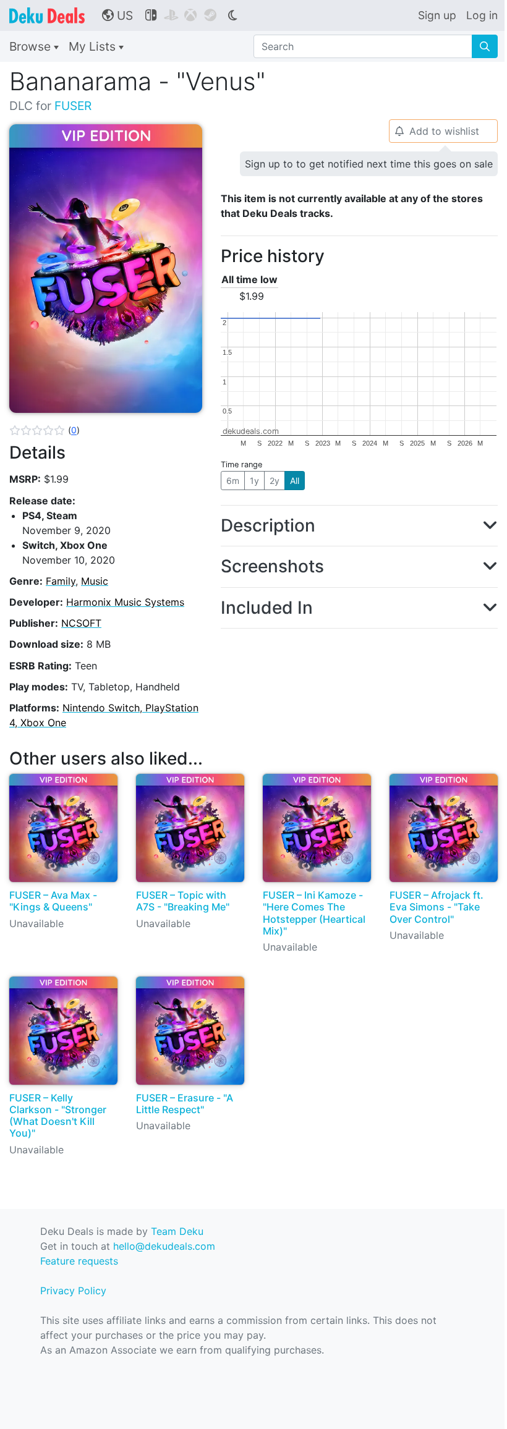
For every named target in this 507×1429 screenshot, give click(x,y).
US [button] (117, 15)
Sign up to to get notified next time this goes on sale (369, 164)
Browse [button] (31, 46)
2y (274, 480)
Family (60, 581)
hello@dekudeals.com (164, 1246)
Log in (482, 15)
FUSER (73, 105)
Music (94, 581)
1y (254, 480)
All (294, 480)
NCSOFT (81, 623)
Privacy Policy (73, 1290)
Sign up (437, 15)
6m (232, 480)
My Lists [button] (94, 46)
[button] (44, 430)
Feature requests (79, 1261)
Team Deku (177, 1231)
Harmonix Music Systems (125, 602)
